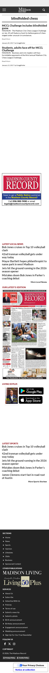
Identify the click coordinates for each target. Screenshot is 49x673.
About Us (9, 593)
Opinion (8, 549)
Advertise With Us (12, 601)
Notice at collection (25, 669)
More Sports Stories (37, 481)
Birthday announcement (15, 623)
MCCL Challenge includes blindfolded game (24, 27)
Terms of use (10, 608)
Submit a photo (11, 616)
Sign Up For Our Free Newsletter (18, 635)
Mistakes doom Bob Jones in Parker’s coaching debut (23, 277)
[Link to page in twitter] (9, 644)
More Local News (38, 282)
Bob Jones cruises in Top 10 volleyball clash (23, 249)
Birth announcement (13, 620)
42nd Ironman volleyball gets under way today (22, 256)
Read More (6, 39)
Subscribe (9, 597)
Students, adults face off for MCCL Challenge (22, 49)
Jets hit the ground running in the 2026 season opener (24, 270)
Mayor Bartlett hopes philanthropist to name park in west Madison (24, 263)
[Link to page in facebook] (5, 644)
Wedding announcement (15, 631)
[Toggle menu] (4, 10)
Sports (7, 545)
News (7, 541)
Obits (7, 556)
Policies (8, 605)
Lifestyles (9, 552)
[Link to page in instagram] (14, 644)
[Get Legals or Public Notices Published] (21, 205)
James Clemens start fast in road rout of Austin (23, 476)
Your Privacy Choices (33, 665)
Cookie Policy (23, 658)
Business (8, 560)
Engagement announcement (16, 627)
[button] (44, 10)
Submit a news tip (12, 612)
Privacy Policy (10, 658)
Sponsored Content (13, 564)
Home (7, 537)
